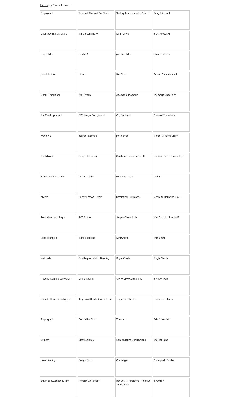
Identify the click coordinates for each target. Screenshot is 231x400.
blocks (44, 5)
